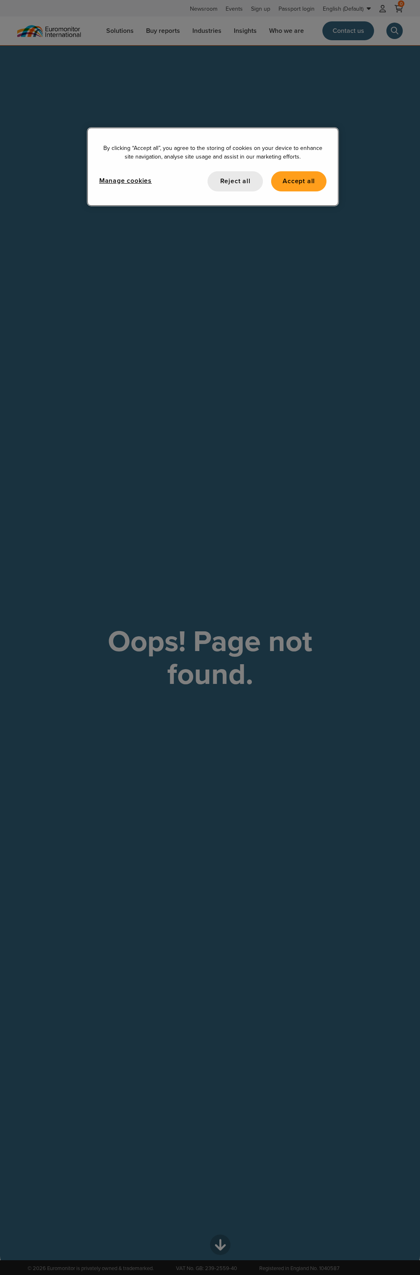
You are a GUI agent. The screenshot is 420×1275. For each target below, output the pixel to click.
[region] (213, 166)
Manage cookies (125, 180)
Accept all (299, 181)
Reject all (235, 181)
